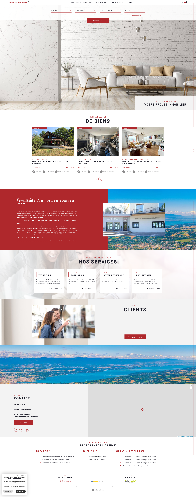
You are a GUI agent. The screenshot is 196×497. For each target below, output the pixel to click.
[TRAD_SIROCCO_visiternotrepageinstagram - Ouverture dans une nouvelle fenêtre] (27, 430)
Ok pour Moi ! (20, 491)
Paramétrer (8, 491)
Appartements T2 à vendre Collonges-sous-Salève (139, 456)
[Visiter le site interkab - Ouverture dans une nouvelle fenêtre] (130, 481)
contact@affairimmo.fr (23, 409)
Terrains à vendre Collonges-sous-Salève (56, 463)
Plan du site (101, 486)
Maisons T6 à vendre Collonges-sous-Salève (137, 466)
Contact (130, 3)
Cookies (130, 486)
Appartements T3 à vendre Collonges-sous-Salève (139, 460)
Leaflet (178, 436)
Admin (114, 486)
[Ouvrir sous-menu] (80, 2)
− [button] (191, 388)
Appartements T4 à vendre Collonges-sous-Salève (139, 463)
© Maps (182, 436)
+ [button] (191, 386)
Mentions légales (108, 486)
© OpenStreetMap (189, 436)
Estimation (87, 3)
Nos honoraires (94, 486)
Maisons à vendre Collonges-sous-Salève (56, 460)
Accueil (64, 3)
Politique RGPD (124, 486)
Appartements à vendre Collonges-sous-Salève (58, 456)
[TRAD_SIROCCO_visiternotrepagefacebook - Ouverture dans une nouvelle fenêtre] (16, 430)
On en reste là (20, 475)
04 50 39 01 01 (19, 404)
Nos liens (118, 486)
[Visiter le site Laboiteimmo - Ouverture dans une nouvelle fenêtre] (98, 492)
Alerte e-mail (101, 3)
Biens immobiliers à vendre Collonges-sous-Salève (98, 458)
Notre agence (117, 3)
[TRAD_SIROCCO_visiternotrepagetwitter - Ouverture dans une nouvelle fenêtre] (21, 430)
